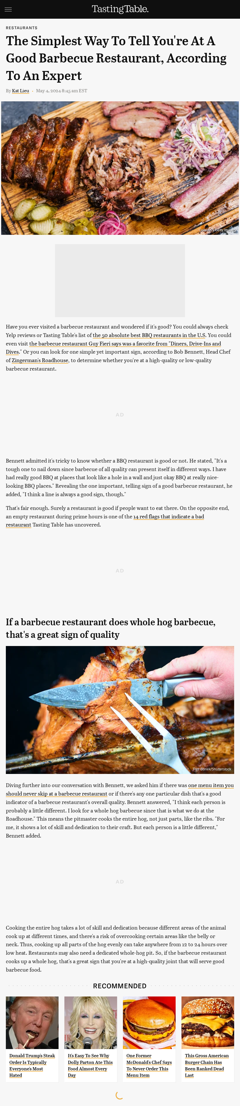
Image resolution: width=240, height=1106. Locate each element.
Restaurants (21, 27)
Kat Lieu (20, 90)
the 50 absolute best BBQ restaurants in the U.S (149, 334)
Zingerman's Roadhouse (40, 360)
